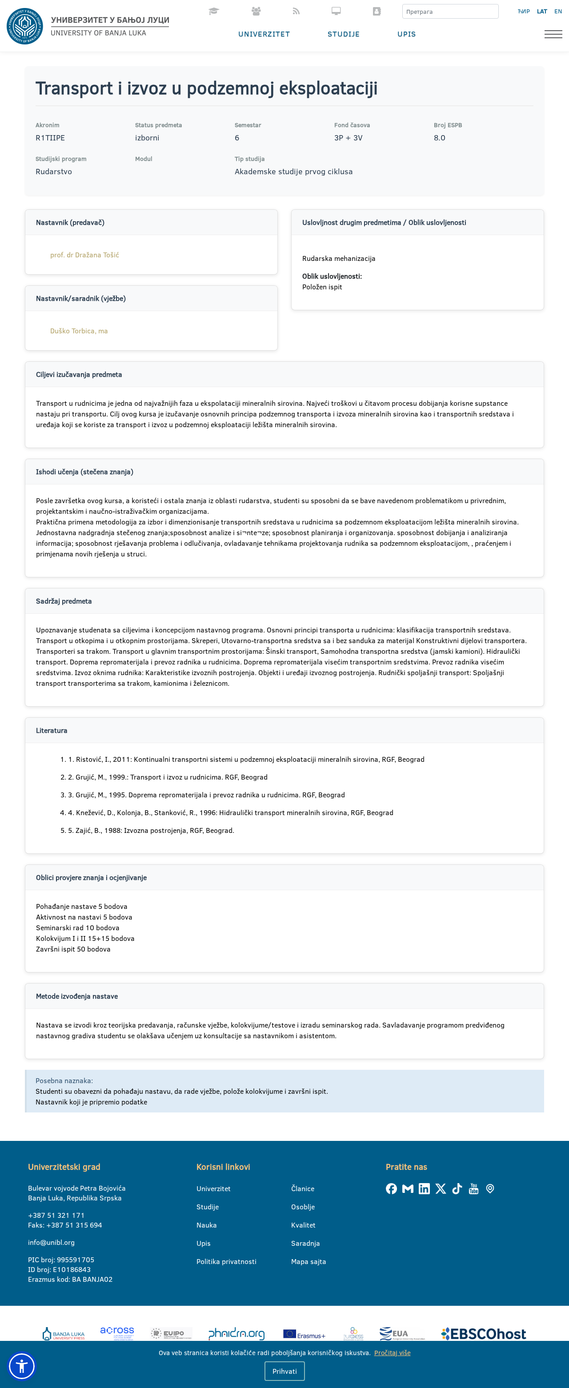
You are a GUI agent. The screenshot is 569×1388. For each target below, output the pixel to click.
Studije (344, 33)
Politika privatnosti (202, 1261)
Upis (406, 33)
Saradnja (296, 1243)
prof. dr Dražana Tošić (84, 255)
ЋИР (524, 11)
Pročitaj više (392, 1352)
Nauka (202, 1225)
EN (558, 11)
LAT (542, 11)
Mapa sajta (296, 1261)
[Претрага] (492, 11)
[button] (22, 1366)
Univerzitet (264, 33)
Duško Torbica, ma (79, 331)
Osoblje (296, 1207)
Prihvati (284, 1371)
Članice (296, 1188)
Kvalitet (296, 1225)
